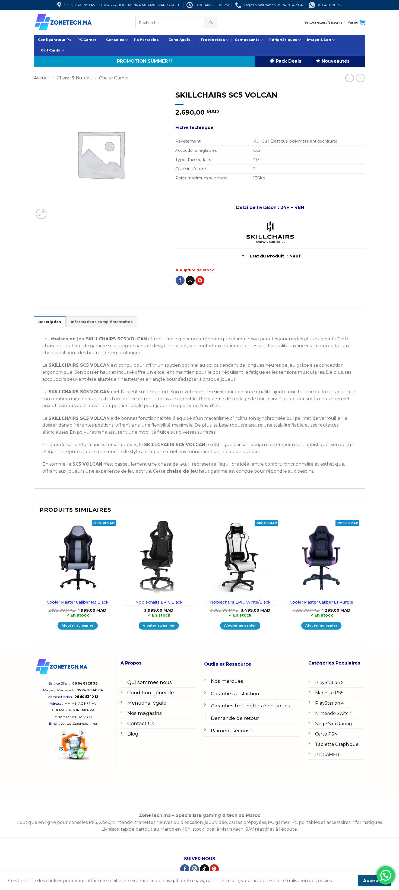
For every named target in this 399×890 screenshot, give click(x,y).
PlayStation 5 (329, 682)
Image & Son (319, 40)
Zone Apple (180, 40)
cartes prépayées (247, 822)
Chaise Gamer (114, 77)
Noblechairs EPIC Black (158, 602)
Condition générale (150, 693)
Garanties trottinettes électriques (250, 705)
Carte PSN (326, 734)
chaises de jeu (67, 338)
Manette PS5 (329, 692)
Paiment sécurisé (231, 730)
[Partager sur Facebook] (180, 280)
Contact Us (140, 724)
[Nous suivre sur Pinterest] (214, 868)
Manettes (145, 822)
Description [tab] (49, 322)
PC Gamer (86, 40)
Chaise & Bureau (75, 77)
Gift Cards (50, 50)
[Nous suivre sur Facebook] (184, 868)
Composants (247, 40)
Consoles (115, 40)
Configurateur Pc (54, 40)
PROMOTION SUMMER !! (144, 61)
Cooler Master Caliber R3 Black (77, 602)
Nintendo (122, 822)
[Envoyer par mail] (190, 280)
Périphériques (283, 40)
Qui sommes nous (149, 682)
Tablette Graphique (337, 744)
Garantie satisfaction (235, 693)
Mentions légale (146, 703)
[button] (323, 22)
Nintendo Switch (333, 713)
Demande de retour (235, 718)
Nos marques (227, 681)
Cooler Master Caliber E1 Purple (321, 602)
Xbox (104, 822)
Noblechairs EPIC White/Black (240, 602)
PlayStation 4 (329, 703)
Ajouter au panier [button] (78, 625)
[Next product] (349, 78)
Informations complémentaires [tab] (102, 322)
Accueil (42, 77)
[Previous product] (360, 78)
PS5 (93, 822)
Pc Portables (146, 40)
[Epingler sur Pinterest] (199, 280)
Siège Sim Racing (333, 723)
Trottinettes (212, 40)
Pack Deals (287, 61)
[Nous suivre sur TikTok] (204, 868)
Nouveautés (335, 61)
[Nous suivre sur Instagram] (194, 868)
